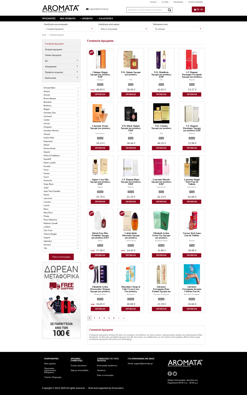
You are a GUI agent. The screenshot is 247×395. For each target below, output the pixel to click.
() (199, 9)
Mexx (61, 209)
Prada (61, 216)
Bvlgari (61, 109)
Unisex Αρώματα (53, 55)
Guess (61, 173)
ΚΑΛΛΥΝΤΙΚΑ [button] (106, 18)
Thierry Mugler (61, 234)
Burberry (61, 105)
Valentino (61, 241)
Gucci (61, 177)
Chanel (61, 134)
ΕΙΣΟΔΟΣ (153, 2)
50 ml (131, 84)
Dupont (61, 152)
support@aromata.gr (98, 9)
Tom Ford (61, 230)
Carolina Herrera (61, 130)
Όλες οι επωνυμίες (61, 257)
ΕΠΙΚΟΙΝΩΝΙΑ (178, 2)
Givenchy (61, 180)
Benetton (61, 102)
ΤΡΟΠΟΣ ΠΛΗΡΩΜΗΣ (195, 2)
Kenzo (61, 195)
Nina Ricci (61, 212)
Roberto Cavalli (61, 223)
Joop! (61, 187)
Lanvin (61, 205)
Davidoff (61, 159)
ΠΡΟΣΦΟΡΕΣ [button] (49, 18)
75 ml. (100, 245)
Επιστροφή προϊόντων (107, 365)
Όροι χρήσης (50, 363)
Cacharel (61, 116)
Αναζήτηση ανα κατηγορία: (56, 24)
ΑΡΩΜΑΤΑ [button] (87, 18)
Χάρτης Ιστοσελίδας (79, 370)
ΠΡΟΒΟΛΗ (100, 94)
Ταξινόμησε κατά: (160, 24)
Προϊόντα (101, 370)
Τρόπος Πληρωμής (52, 377)
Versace (61, 245)
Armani (61, 95)
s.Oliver (61, 227)
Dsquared (61, 141)
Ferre (61, 170)
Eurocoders (118, 388)
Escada (61, 166)
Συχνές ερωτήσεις (79, 365)
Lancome (61, 198)
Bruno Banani (61, 98)
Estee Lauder (61, 162)
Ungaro (61, 237)
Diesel (61, 145)
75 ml (192, 192)
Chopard (61, 127)
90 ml (161, 138)
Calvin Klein (61, 138)
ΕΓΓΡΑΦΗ (165, 2)
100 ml (100, 84)
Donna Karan (61, 148)
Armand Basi (61, 88)
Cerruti (61, 123)
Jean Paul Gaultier (61, 191)
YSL (61, 248)
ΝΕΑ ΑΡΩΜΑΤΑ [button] (68, 18)
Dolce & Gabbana (61, 155)
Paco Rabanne (61, 220)
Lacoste (61, 202)
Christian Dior (61, 113)
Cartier (61, 120)
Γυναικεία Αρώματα (54, 44)
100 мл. (131, 299)
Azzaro (61, 91)
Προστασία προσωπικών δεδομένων (50, 370)
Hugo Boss (61, 184)
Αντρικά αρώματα (53, 49)
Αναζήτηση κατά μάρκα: (109, 24)
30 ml (161, 84)
